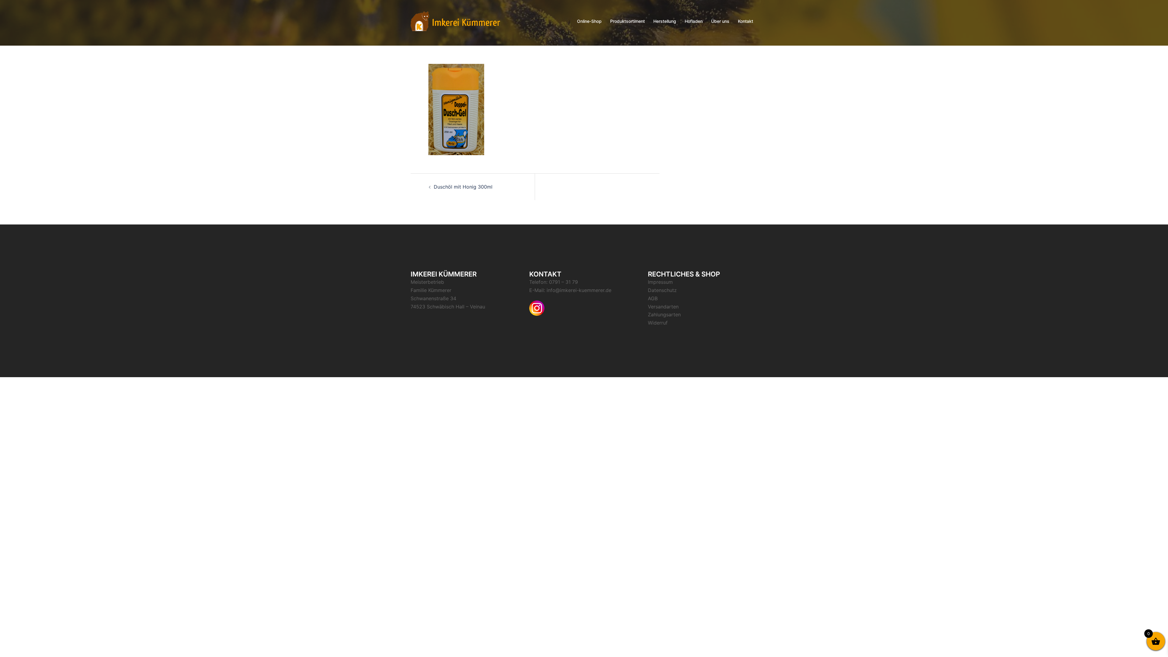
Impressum (660, 282)
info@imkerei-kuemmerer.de (579, 290)
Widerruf (658, 323)
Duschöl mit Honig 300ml (463, 187)
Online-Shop (589, 21)
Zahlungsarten (664, 314)
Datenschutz (662, 290)
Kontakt (745, 21)
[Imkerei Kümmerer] (455, 21)
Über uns (720, 21)
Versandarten (663, 307)
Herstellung (664, 21)
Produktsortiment (627, 21)
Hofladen (694, 21)
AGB (653, 298)
